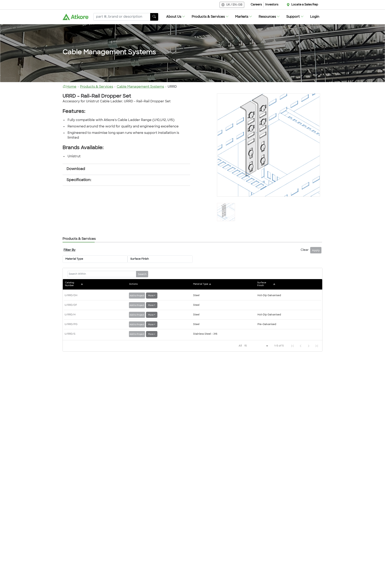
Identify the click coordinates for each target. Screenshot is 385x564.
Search (142, 274)
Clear (305, 250)
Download (76, 169)
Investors (271, 4)
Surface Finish (139, 259)
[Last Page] (317, 346)
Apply (316, 250)
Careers (256, 4)
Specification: (79, 180)
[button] (175, 17)
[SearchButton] (154, 17)
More (151, 296)
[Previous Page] (301, 346)
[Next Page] (309, 346)
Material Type (74, 259)
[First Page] (293, 346)
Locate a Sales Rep (304, 4)
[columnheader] (96, 284)
